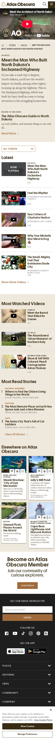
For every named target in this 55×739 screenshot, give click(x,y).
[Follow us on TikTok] (23, 633)
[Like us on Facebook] (6, 633)
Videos (24, 45)
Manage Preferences (27, 734)
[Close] (51, 709)
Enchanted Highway (18, 92)
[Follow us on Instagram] (31, 633)
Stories (12, 45)
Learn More (27, 585)
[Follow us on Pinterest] (38, 633)
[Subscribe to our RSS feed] (46, 633)
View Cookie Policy (43, 720)
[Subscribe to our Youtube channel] (15, 633)
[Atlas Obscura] (18, 4)
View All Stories (15, 434)
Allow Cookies (28, 726)
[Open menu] (51, 4)
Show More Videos (14, 282)
